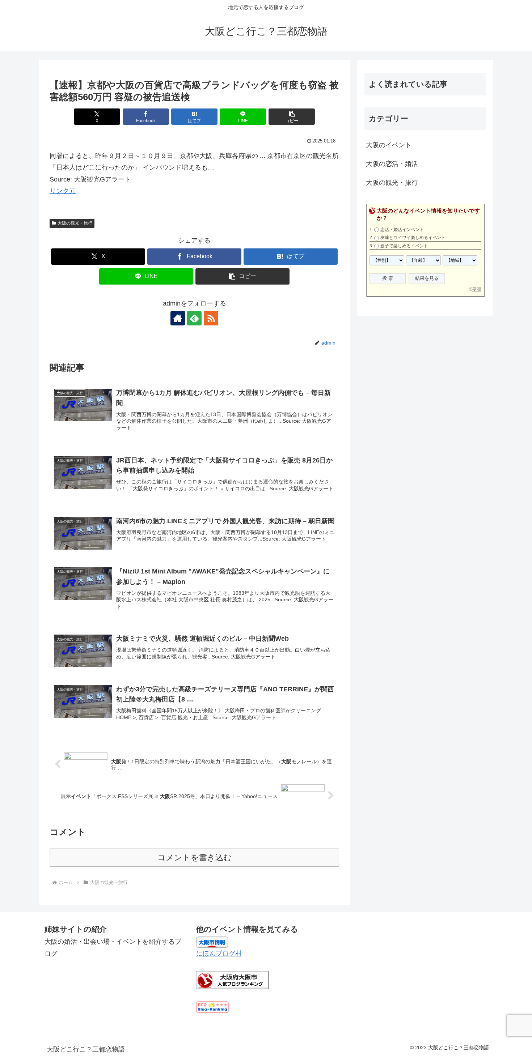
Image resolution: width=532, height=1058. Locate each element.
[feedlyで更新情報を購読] (194, 318)
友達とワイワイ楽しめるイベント (413, 237)
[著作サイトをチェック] (177, 318)
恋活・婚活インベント (402, 229)
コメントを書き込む (194, 857)
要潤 (476, 289)
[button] (292, 116)
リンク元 (63, 191)
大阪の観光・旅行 (75, 223)
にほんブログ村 (219, 953)
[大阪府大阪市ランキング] (232, 980)
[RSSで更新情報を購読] (211, 318)
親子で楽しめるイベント (404, 245)
